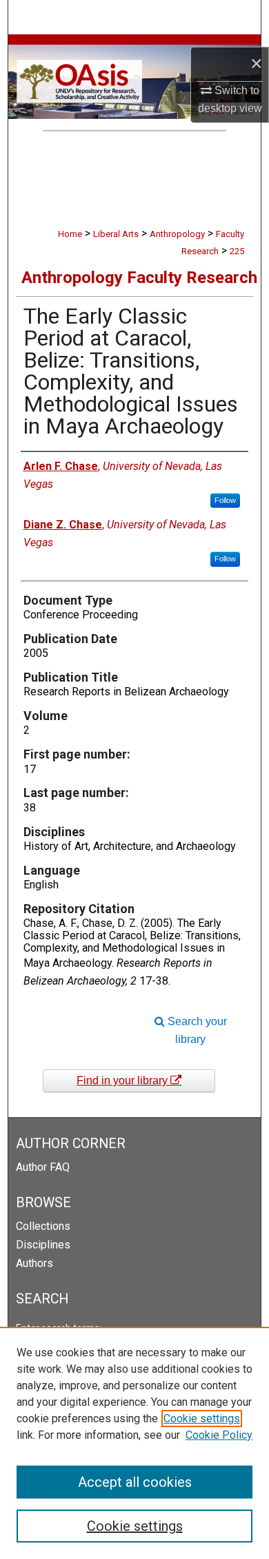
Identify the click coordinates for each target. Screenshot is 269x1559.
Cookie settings (201, 1418)
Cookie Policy (219, 1435)
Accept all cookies (135, 1482)
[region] (134, 1443)
